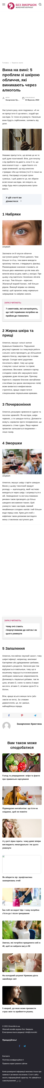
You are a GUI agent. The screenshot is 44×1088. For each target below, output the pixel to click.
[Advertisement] (22, 547)
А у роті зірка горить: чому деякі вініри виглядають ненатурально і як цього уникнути (21, 844)
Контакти (6, 1056)
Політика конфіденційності (13, 1060)
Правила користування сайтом (14, 1064)
